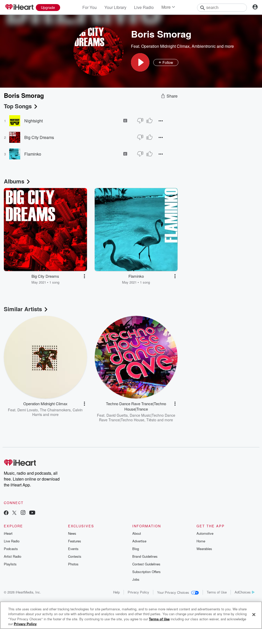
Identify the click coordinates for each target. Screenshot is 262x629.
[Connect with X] (14, 513)
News (72, 533)
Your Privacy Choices (173, 592)
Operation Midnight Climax (165, 46)
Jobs (135, 579)
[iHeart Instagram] (23, 513)
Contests (74, 556)
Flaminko (32, 154)
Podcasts (11, 548)
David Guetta (117, 415)
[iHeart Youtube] (32, 513)
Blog (135, 548)
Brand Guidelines (145, 556)
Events (73, 548)
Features (74, 541)
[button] (140, 62)
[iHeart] (19, 7)
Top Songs (18, 106)
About (136, 533)
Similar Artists (23, 309)
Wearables (204, 548)
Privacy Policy (138, 592)
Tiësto (151, 419)
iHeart (8, 533)
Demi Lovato (27, 409)
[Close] (253, 614)
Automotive (204, 533)
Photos (73, 564)
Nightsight (33, 121)
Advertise (139, 541)
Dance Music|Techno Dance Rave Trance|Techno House (137, 417)
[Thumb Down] (140, 120)
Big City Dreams (39, 137)
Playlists (10, 564)
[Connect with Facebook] (6, 513)
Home (200, 541)
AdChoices (243, 592)
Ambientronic (204, 46)
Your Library (115, 7)
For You (89, 7)
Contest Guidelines (146, 564)
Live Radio (144, 7)
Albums (14, 181)
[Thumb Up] (149, 120)
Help (116, 592)
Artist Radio (12, 556)
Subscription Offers (146, 571)
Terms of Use (217, 592)
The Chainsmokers (55, 409)
